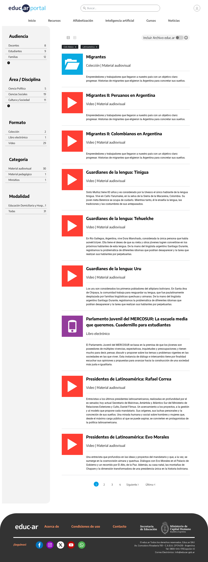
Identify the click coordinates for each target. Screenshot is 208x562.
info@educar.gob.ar (185, 552)
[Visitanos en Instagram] (50, 544)
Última (150, 484)
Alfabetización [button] (83, 20)
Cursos (151, 20)
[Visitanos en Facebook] (39, 544)
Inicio (32, 20)
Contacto (119, 526)
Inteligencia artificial (119, 20)
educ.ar (146, 542)
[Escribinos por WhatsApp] (81, 544)
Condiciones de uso (85, 526)
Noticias (174, 20)
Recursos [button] (54, 20)
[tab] (68, 37)
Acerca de (51, 526)
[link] (197, 8)
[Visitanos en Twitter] (60, 544)
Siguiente (132, 484)
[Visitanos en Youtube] (71, 544)
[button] (8, 63)
